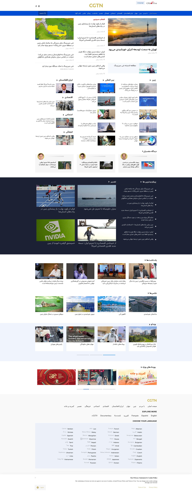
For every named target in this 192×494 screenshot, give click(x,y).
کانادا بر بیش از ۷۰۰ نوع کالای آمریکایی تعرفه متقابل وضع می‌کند (87, 99)
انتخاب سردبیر (99, 19)
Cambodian (136, 446)
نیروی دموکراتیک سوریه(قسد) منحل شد (86, 111)
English (154, 415)
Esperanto (135, 459)
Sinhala (68, 432)
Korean (114, 463)
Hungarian (112, 449)
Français (135, 415)
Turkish (68, 449)
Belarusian (134, 436)
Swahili (67, 439)
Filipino (136, 463)
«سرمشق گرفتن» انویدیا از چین (61, 243)
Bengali (137, 439)
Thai (69, 446)
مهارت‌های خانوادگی (86, 344)
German (113, 432)
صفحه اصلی (152, 406)
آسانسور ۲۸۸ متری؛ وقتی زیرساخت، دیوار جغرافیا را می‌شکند (47, 164)
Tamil (69, 442)
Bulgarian (135, 442)
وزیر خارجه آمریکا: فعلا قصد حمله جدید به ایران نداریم (45, 85)
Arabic (137, 432)
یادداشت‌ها (151, 260)
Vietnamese (65, 459)
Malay (89, 432)
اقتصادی (106, 406)
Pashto (91, 456)
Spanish (67, 436)
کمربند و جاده (69, 406)
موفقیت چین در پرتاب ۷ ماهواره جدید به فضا (130, 125)
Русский (117, 415)
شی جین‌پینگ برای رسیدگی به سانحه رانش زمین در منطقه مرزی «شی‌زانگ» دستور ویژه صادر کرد (138, 189)
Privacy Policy (153, 487)
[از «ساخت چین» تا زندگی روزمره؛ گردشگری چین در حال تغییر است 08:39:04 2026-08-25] (132, 32)
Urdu (69, 456)
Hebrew (114, 442)
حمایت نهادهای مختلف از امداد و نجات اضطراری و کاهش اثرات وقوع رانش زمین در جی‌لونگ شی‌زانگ (128, 87)
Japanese (113, 459)
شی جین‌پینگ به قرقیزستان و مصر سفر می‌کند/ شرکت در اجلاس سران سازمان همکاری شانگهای (137, 197)
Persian (90, 446)
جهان (128, 406)
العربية (126, 415)
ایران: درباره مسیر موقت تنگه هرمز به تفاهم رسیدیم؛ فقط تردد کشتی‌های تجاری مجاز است (137, 233)
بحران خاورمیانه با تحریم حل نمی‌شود (100, 208)
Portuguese (88, 453)
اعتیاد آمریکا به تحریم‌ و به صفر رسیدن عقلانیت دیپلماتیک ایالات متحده (88, 139)
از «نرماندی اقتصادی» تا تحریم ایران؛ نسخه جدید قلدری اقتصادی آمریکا (137, 211)
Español (145, 415)
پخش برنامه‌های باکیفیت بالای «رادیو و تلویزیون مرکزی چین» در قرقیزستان (86, 86)
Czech (137, 453)
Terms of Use (142, 487)
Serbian (67, 429)
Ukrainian (65, 453)
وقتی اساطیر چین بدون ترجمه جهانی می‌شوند (45, 137)
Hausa (114, 439)
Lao (93, 429)
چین (134, 406)
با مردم (142, 406)
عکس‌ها (153, 293)
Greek (113, 436)
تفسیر (79, 406)
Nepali (91, 442)
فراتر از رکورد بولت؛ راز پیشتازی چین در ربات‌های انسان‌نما (140, 204)
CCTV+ (94, 415)
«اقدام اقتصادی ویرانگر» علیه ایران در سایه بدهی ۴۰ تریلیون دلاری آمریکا (88, 164)
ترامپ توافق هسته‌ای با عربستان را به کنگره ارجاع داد (87, 125)
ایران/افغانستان (118, 406)
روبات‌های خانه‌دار (119, 344)
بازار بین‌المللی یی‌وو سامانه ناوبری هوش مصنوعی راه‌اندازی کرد (144, 345)
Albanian (136, 429)
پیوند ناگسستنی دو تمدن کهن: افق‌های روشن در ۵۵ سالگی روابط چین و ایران (130, 164)
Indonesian (109, 453)
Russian (90, 463)
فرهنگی (87, 406)
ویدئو (153, 324)
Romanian (89, 459)
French (113, 429)
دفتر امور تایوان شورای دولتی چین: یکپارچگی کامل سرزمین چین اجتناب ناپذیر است (128, 99)
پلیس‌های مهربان (56, 344)
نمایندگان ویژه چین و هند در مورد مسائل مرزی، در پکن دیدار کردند (137, 218)
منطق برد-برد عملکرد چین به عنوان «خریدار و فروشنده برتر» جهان (128, 139)
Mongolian (89, 436)
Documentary (105, 415)
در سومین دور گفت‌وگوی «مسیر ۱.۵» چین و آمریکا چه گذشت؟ (129, 112)
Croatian (136, 449)
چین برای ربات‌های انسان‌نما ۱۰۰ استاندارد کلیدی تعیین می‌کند (45, 104)
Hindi (115, 446)
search (42, 13)
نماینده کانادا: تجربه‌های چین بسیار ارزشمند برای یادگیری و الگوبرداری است (45, 121)
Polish (91, 449)
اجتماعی (97, 406)
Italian (114, 456)
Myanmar (88, 439)
